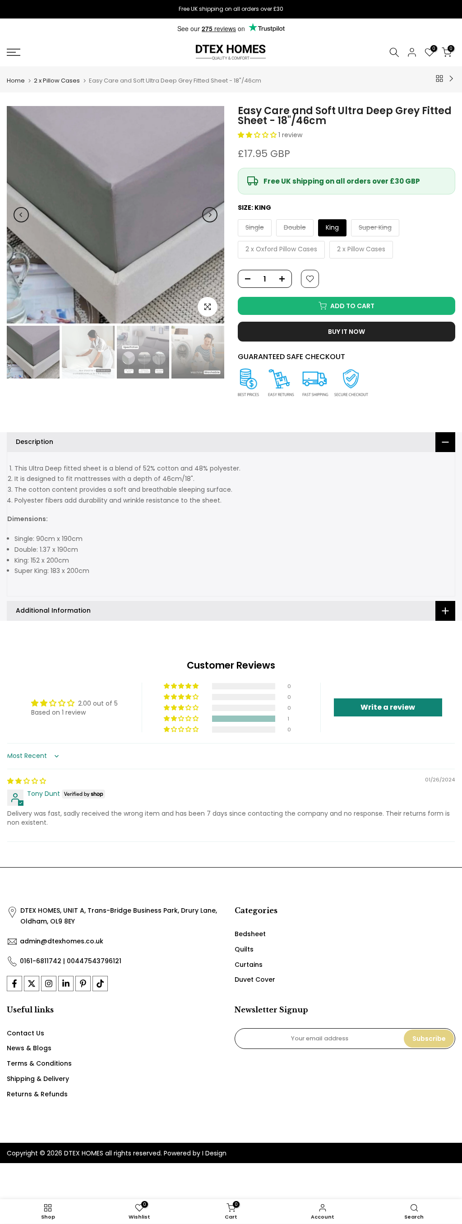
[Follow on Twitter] (31, 983)
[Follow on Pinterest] (83, 983)
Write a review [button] (387, 707)
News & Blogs (29, 1048)
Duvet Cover (255, 979)
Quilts (244, 949)
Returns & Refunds (37, 1094)
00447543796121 (94, 960)
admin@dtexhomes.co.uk (61, 941)
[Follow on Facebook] (14, 983)
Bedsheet (250, 933)
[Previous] (21, 214)
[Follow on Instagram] (48, 983)
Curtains (249, 964)
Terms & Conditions (39, 1063)
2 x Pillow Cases (57, 80)
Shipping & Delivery (38, 1078)
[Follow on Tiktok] (100, 983)
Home (16, 80)
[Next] (209, 214)
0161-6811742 (40, 960)
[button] (258, 134)
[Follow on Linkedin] (66, 983)
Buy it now (346, 331)
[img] (26, 780)
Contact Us (25, 1033)
